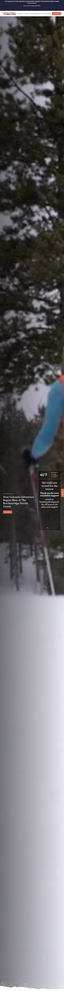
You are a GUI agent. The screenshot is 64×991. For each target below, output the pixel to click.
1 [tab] (47, 527)
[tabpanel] (49, 503)
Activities (20, 13)
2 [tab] (49, 527)
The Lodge (26, 13)
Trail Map (62, 494)
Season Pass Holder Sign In (46, 13)
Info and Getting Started (34, 13)
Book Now (57, 13)
